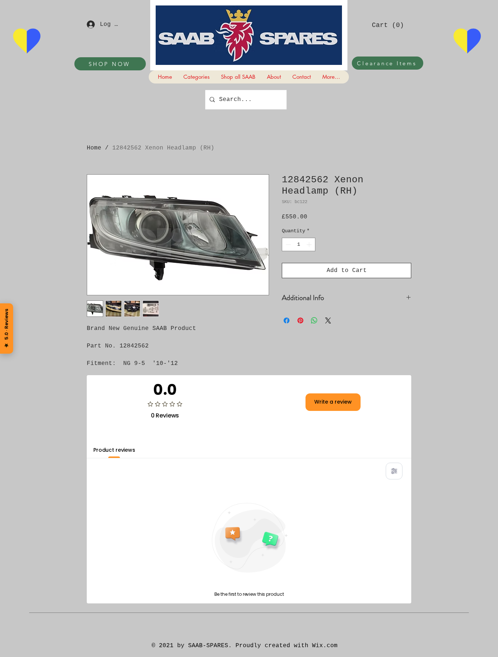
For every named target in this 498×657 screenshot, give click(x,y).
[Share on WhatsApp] (314, 320)
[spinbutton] (298, 244)
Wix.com (325, 645)
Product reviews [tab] (114, 450)
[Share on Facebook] (286, 320)
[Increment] (309, 244)
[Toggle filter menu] (394, 471)
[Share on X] (328, 320)
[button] (387, 24)
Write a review (333, 401)
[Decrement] (287, 244)
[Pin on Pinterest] (300, 320)
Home (94, 148)
